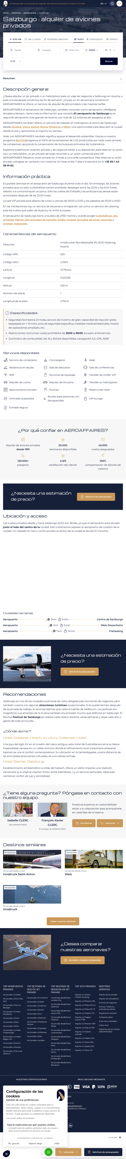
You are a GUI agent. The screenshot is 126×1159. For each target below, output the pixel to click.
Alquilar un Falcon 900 (84, 1042)
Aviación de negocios (108, 1003)
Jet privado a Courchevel (37, 998)
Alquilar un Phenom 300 (85, 1024)
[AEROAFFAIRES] (5, 3)
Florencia (55, 126)
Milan (67, 126)
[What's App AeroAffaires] (49, 1152)
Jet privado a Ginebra (12, 995)
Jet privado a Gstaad (35, 1002)
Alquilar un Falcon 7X (83, 1050)
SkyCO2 (21, 140)
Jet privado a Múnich (11, 1043)
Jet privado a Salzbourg (37, 1032)
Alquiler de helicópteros (109, 999)
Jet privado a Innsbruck (36, 1006)
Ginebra (16, 126)
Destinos (16, 13)
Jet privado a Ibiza (34, 1036)
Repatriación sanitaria (108, 1013)
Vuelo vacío (104, 1025)
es (102, 3)
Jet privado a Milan (11, 1026)
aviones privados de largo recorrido (89, 219)
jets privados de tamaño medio (45, 219)
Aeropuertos (30, 13)
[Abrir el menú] (119, 3)
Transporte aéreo (106, 1017)
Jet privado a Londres (36, 1040)
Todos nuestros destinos (63, 921)
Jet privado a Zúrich (11, 1018)
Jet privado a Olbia (10, 1022)
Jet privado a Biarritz (35, 1010)
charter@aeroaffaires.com (71, 1106)
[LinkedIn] (70, 1125)
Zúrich (35, 126)
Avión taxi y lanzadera (108, 1021)
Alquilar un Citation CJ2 (84, 1013)
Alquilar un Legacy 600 (84, 1046)
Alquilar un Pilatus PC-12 (85, 1009)
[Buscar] (111, 3)
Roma (44, 126)
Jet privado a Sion (34, 1014)
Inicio (6, 13)
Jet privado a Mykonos (36, 1018)
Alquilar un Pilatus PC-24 (85, 1005)
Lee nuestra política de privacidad (20, 1118)
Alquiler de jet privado (108, 995)
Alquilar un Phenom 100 (85, 1001)
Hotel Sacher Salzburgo (24, 761)
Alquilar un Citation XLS (84, 1038)
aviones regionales (15, 223)
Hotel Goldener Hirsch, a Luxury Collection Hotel (44, 738)
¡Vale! (57, 1143)
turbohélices (104, 215)
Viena (26, 126)
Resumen (9, 78)
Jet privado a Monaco (12, 1047)
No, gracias (13, 1143)
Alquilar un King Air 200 (85, 1028)
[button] (103, 1152)
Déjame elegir (35, 1143)
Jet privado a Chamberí (36, 1028)
